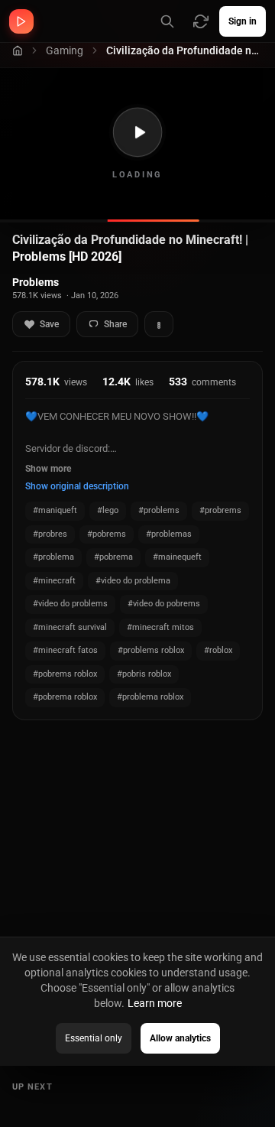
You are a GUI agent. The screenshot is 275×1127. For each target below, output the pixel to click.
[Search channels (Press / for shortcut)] (167, 21)
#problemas (169, 534)
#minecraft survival (70, 627)
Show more (48, 468)
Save (49, 324)
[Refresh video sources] (201, 21)
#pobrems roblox (65, 674)
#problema (53, 557)
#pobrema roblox (65, 697)
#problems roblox (151, 650)
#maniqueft (55, 510)
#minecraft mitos (160, 627)
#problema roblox (150, 697)
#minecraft (54, 581)
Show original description (77, 486)
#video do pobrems (164, 604)
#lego (107, 510)
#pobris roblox (144, 674)
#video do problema (132, 581)
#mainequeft (177, 557)
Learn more (155, 1003)
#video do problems (70, 604)
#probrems (220, 510)
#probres (50, 534)
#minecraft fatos (65, 650)
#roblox (218, 650)
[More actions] (158, 324)
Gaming (64, 50)
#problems (159, 510)
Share (115, 324)
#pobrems (106, 534)
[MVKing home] (21, 21)
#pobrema (113, 557)
